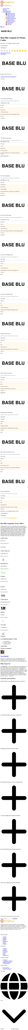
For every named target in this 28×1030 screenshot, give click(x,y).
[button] (14, 1000)
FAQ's (4, 54)
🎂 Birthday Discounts (10, 20)
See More (3, 636)
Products (2, 52)
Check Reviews (7, 52)
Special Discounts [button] (6, 12)
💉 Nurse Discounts (10, 19)
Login (3, 26)
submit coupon (4, 646)
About (2, 54)
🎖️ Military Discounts (10, 15)
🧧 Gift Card (8, 24)
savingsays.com (7, 1028)
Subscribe (15, 918)
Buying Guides (6, 8)
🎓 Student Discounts (10, 13)
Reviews (5, 9)
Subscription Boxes (7, 11)
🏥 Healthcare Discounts (11, 18)
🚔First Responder (10, 22)
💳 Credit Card (9, 23)
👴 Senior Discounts (10, 17)
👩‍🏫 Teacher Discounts (10, 14)
